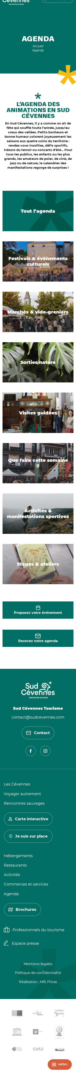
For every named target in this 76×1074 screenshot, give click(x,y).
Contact (42, 733)
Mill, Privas (48, 982)
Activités (12, 874)
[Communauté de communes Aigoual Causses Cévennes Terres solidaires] (38, 1013)
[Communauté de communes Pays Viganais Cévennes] (59, 1014)
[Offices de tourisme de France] (17, 1050)
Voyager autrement (22, 794)
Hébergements (18, 856)
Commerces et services (26, 884)
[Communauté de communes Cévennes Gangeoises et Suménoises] (17, 1014)
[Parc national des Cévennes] (38, 1032)
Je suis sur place (31, 836)
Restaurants (15, 865)
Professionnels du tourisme (38, 930)
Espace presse (25, 943)
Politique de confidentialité (38, 973)
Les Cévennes (17, 784)
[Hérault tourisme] (59, 1050)
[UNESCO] (17, 1032)
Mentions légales (38, 964)
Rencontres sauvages (24, 803)
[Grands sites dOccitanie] (59, 1033)
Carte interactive (31, 819)
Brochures (26, 909)
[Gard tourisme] (38, 1050)
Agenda (11, 894)
